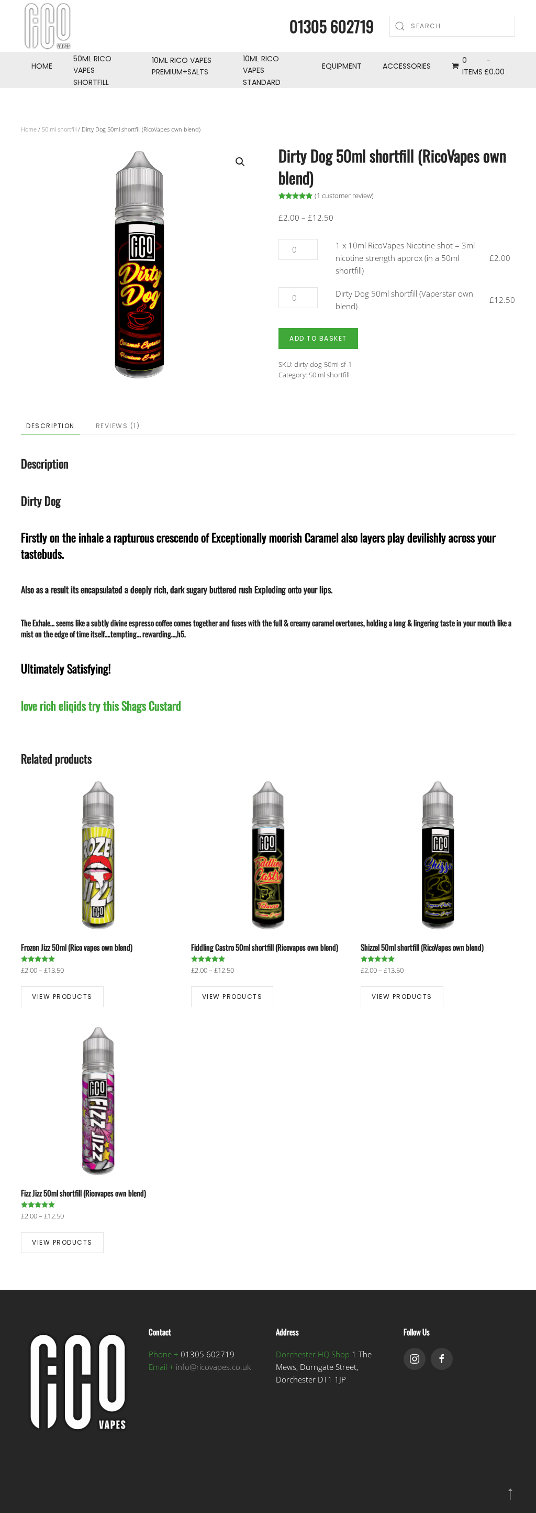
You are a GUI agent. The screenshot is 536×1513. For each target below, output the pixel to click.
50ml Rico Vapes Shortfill (92, 70)
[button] (240, 162)
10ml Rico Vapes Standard (262, 70)
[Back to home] (47, 26)
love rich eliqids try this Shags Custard (101, 705)
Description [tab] (50, 425)
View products (62, 996)
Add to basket (318, 338)
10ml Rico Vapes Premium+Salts (181, 66)
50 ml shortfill (59, 129)
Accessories (407, 66)
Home (29, 129)
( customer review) (344, 195)
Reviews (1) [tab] (118, 425)
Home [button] (41, 66)
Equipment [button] (342, 66)
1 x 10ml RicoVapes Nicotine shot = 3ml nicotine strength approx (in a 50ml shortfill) (405, 258)
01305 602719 (331, 26)
